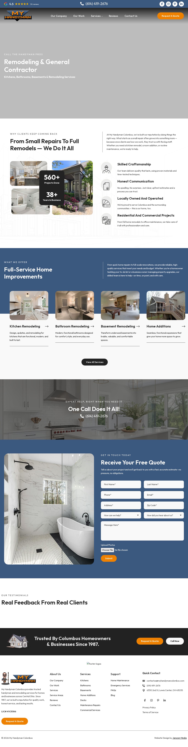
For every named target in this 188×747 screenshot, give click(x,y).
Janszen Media (179, 738)
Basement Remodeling (118, 326)
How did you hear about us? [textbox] (160, 515)
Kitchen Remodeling (25, 326)
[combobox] (121, 515)
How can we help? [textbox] (112, 515)
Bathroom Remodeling (72, 326)
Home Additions (159, 326)
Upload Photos (108, 545)
